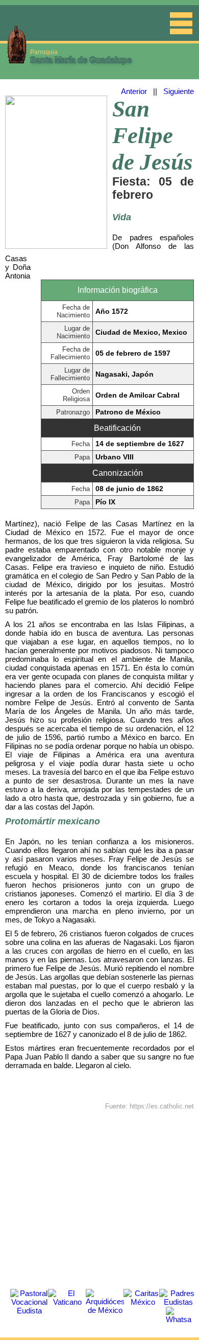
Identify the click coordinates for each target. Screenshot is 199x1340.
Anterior (134, 91)
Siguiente (178, 91)
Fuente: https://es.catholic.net (149, 1106)
